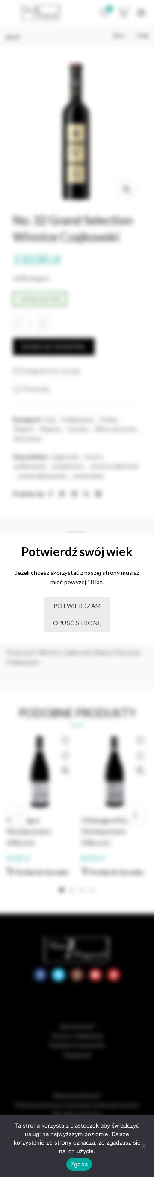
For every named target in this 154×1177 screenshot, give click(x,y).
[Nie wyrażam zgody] (143, 1146)
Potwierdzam (77, 605)
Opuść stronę (77, 622)
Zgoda (79, 1164)
